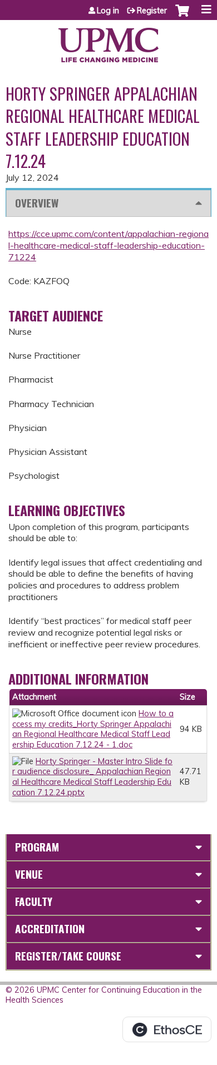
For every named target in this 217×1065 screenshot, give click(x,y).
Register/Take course (68, 956)
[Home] (108, 41)
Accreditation (50, 928)
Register (152, 10)
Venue (29, 874)
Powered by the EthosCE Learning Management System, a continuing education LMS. (166, 1029)
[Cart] (182, 16)
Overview (36, 203)
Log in (108, 10)
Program (37, 847)
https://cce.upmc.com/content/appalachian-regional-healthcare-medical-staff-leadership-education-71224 (108, 245)
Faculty (33, 901)
